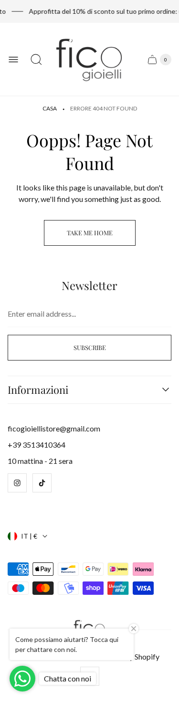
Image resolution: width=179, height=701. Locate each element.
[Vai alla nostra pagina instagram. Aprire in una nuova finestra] (17, 482)
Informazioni (38, 390)
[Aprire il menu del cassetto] (13, 59)
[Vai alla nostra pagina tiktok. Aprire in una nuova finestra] (42, 482)
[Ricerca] (36, 59)
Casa (49, 108)
